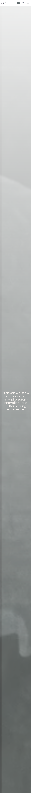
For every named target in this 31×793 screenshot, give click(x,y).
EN (19, 3)
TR (23, 3)
